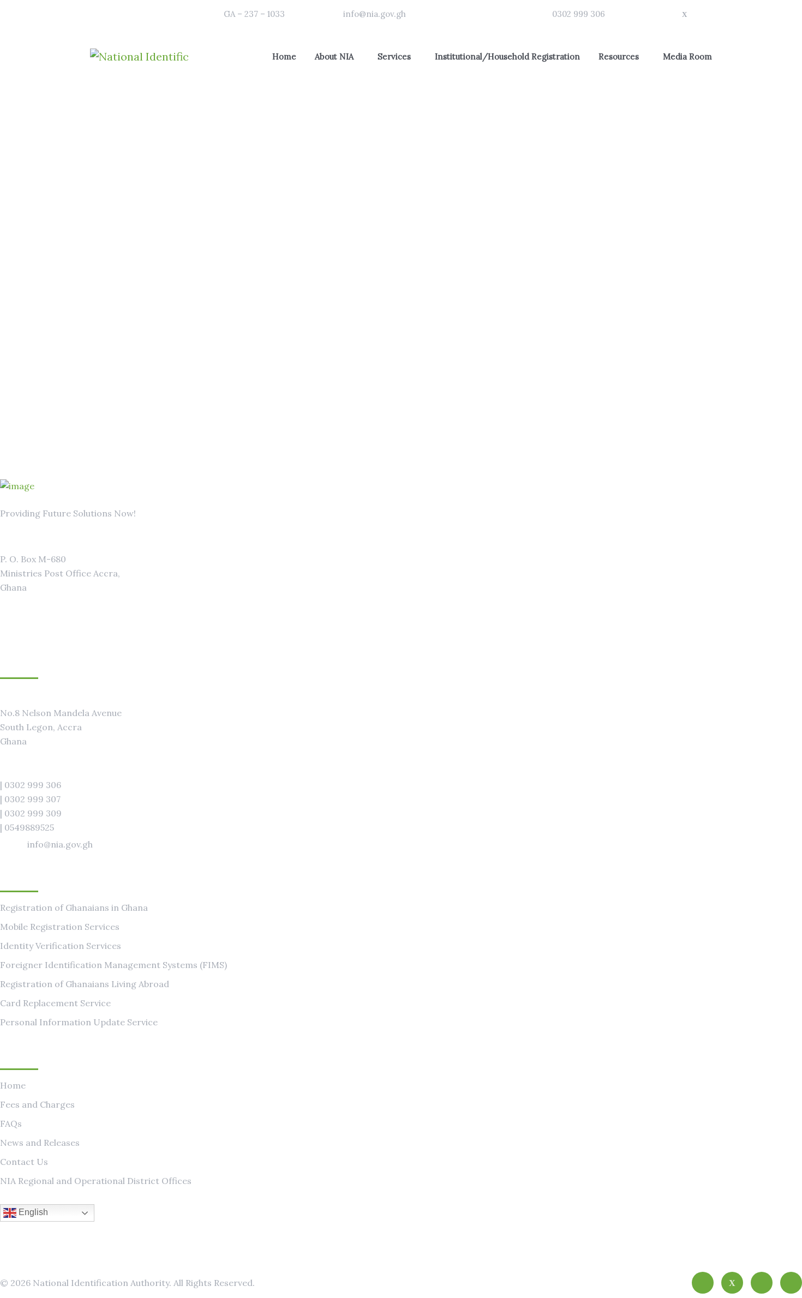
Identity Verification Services (60, 945)
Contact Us (24, 1161)
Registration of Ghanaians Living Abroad (84, 983)
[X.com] (732, 1283)
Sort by (684, 299)
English (32, 1212)
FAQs (11, 1123)
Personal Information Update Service (79, 1022)
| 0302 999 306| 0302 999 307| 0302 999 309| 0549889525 (31, 806)
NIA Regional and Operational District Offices (95, 1180)
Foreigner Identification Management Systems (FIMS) (113, 964)
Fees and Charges (37, 1104)
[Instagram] (762, 1283)
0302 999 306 (578, 14)
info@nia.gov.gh (374, 14)
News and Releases (40, 1142)
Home (13, 1085)
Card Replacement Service (55, 1002)
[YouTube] (791, 1283)
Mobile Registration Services (59, 926)
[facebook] (703, 1283)
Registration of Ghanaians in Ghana (74, 907)
